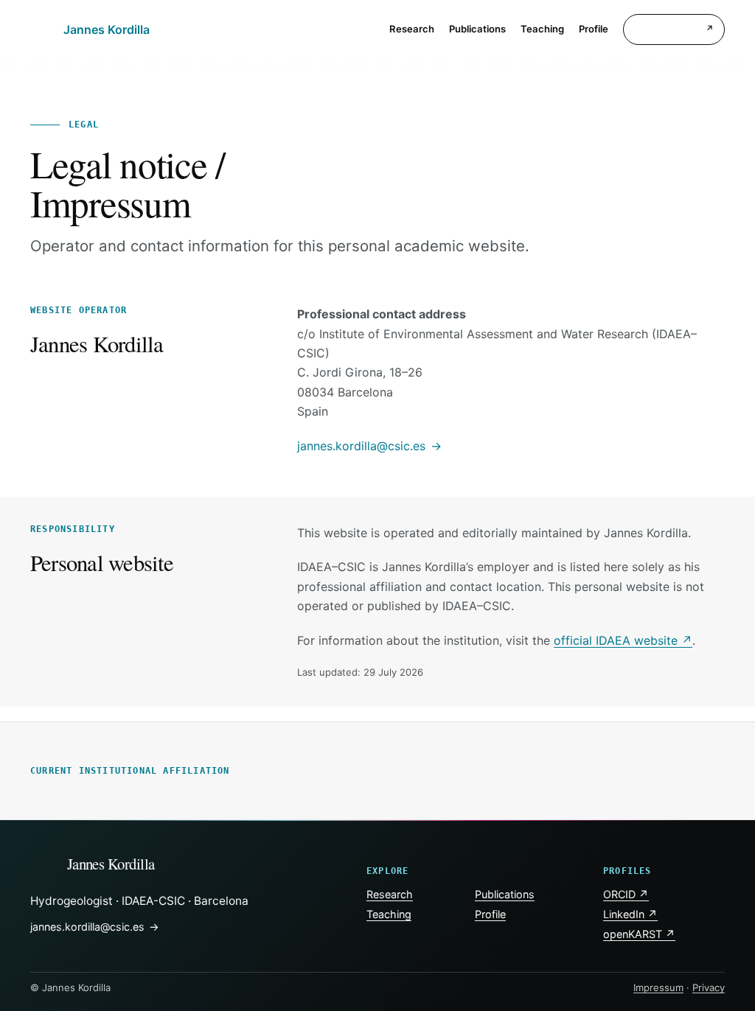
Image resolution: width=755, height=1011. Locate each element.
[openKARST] (674, 30)
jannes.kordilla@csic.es (361, 445)
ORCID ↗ (626, 894)
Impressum (658, 987)
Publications (505, 894)
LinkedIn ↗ (630, 914)
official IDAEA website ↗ (623, 640)
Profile (490, 914)
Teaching (388, 914)
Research (389, 894)
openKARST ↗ (639, 934)
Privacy (708, 987)
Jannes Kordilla (111, 864)
